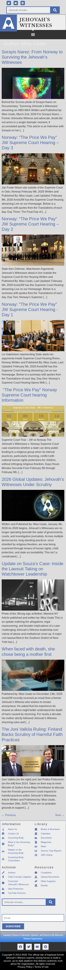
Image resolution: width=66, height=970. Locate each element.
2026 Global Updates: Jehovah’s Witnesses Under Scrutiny (33, 482)
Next (59, 815)
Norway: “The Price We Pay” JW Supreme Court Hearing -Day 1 (30, 309)
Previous (9, 815)
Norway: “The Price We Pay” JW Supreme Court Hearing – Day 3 (30, 142)
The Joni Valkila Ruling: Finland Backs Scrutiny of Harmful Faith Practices (32, 734)
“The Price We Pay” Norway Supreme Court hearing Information (29, 395)
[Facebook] (20, 947)
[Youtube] (16, 3)
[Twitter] (9, 3)
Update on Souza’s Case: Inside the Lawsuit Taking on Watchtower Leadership (32, 569)
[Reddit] (22, 3)
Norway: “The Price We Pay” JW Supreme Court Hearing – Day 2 (30, 224)
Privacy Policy (25, 966)
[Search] (55, 10)
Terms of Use (41, 966)
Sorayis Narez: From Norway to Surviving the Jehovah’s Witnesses (32, 57)
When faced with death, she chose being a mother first (28, 651)
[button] (33, 34)
